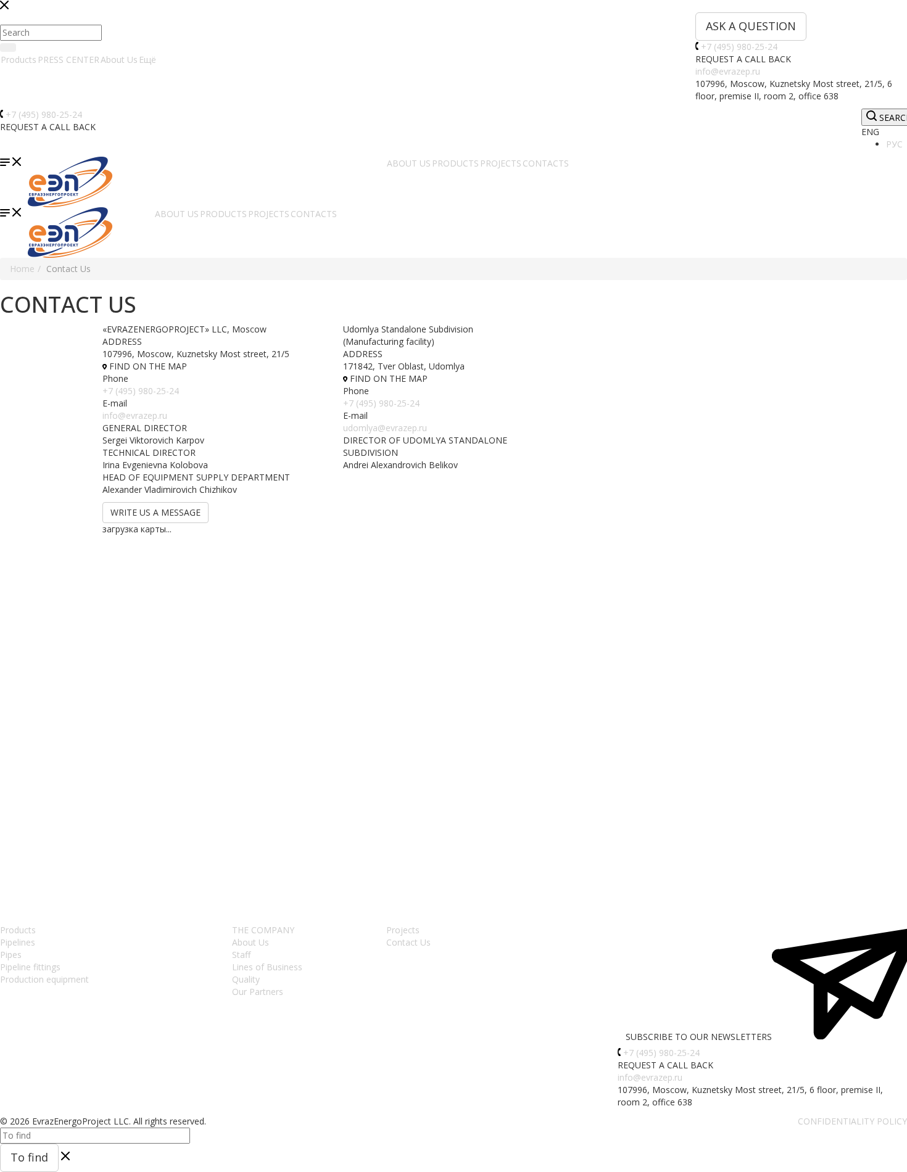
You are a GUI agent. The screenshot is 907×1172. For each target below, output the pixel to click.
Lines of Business (267, 967)
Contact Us (408, 942)
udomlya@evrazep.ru (385, 428)
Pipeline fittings (30, 967)
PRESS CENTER (68, 59)
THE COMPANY (263, 930)
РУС (894, 144)
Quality (246, 979)
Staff (241, 954)
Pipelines (17, 942)
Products (18, 59)
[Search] (8, 47)
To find (29, 1157)
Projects (403, 930)
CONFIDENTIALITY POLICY (852, 1121)
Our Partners (257, 991)
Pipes (11, 954)
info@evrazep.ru (727, 71)
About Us (119, 59)
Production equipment (44, 979)
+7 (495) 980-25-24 (739, 46)
